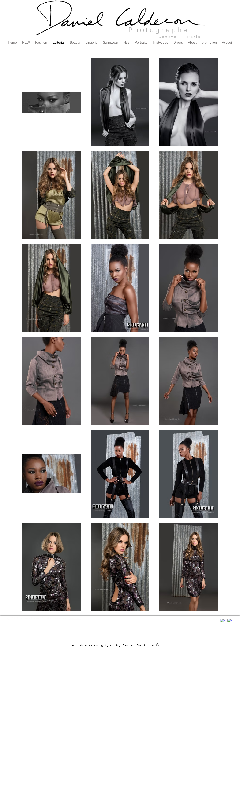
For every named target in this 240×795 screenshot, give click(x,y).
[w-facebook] (222, 621)
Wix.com (75, 618)
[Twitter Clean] (215, 618)
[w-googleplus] (229, 621)
